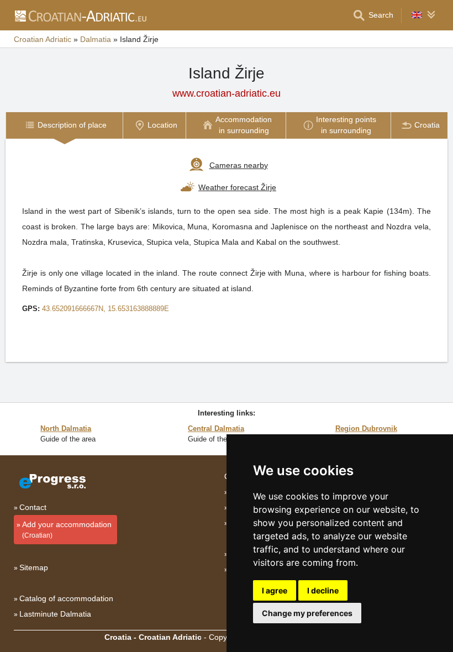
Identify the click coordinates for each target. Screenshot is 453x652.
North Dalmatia (65, 428)
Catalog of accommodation (66, 598)
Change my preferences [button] (307, 613)
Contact (32, 507)
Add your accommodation (67, 529)
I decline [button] (323, 590)
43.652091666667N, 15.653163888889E (105, 308)
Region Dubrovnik (366, 428)
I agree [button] (274, 590)
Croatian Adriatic (42, 39)
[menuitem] (64, 125)
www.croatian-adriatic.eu (226, 93)
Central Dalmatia (216, 428)
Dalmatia (95, 39)
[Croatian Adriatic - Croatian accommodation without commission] (80, 15)
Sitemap (33, 567)
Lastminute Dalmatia (55, 613)
